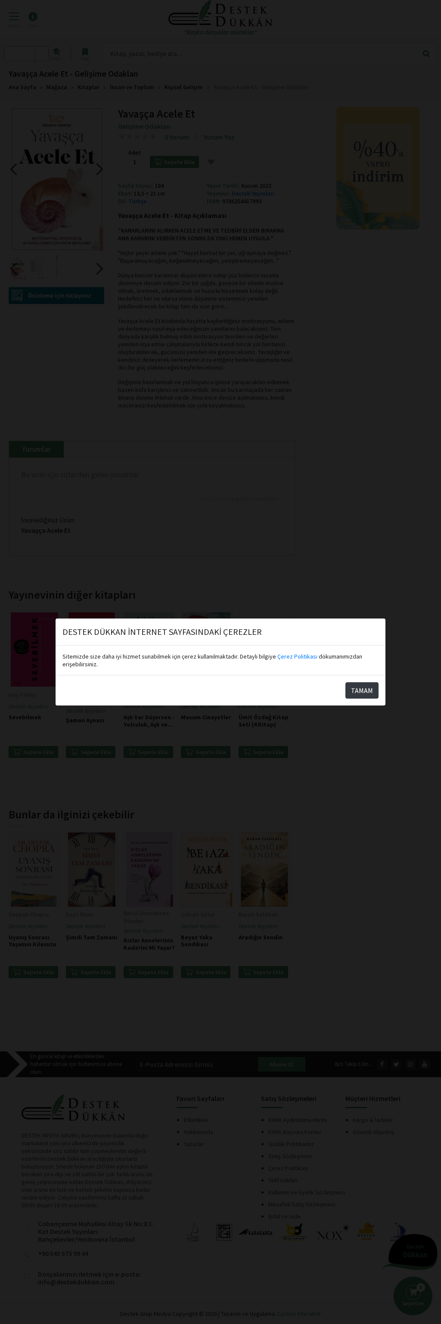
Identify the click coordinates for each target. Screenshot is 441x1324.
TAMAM (362, 690)
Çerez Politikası (297, 656)
